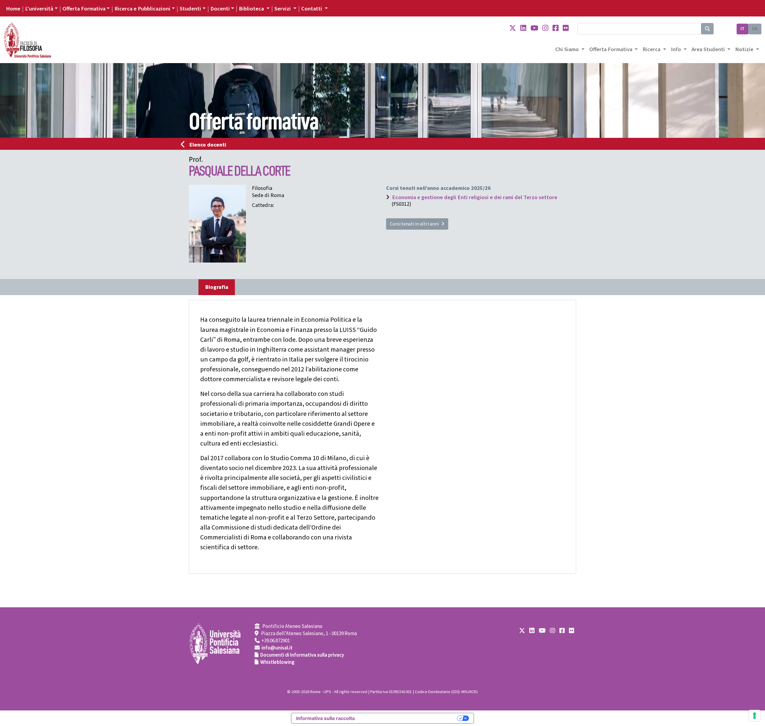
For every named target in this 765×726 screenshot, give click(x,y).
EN (755, 29)
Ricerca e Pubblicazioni (142, 9)
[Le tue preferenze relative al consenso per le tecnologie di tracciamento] (754, 715)
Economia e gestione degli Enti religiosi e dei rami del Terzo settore (474, 197)
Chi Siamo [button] (567, 49)
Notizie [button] (745, 49)
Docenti (220, 9)
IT (742, 29)
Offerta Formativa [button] (611, 49)
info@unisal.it (277, 648)
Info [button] (676, 49)
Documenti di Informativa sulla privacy (302, 655)
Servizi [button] (283, 9)
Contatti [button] (312, 9)
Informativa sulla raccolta (325, 718)
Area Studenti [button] (708, 49)
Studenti (190, 9)
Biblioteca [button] (252, 9)
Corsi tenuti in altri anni (415, 224)
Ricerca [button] (652, 49)
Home (13, 9)
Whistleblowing (277, 662)
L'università (39, 9)
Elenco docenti (207, 145)
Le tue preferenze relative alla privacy (409, 718)
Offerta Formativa (83, 9)
